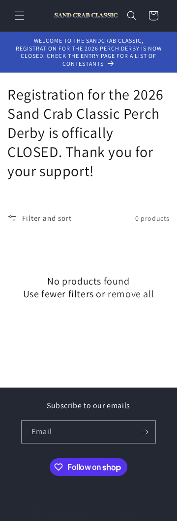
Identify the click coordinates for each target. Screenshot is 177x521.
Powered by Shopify (122, 512)
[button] (19, 15)
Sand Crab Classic (73, 512)
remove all (131, 293)
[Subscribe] (144, 431)
